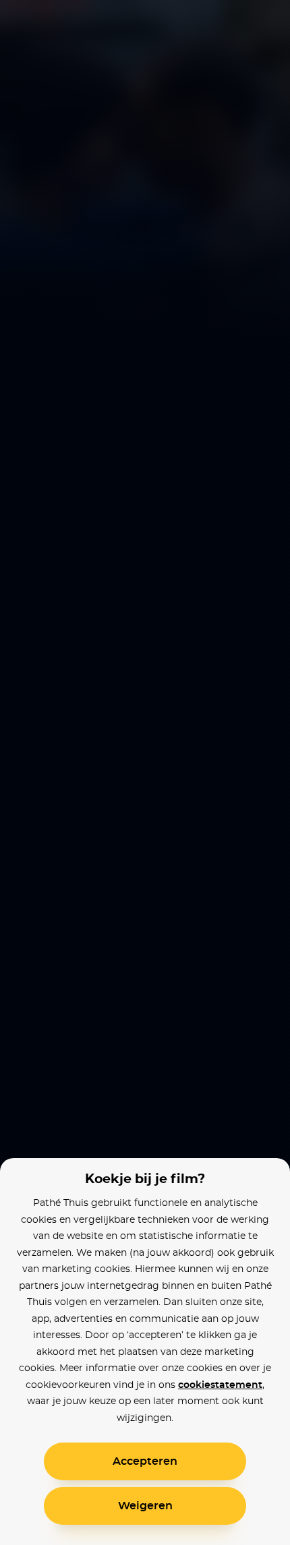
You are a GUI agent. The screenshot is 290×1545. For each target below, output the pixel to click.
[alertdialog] (145, 772)
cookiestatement (220, 1385)
